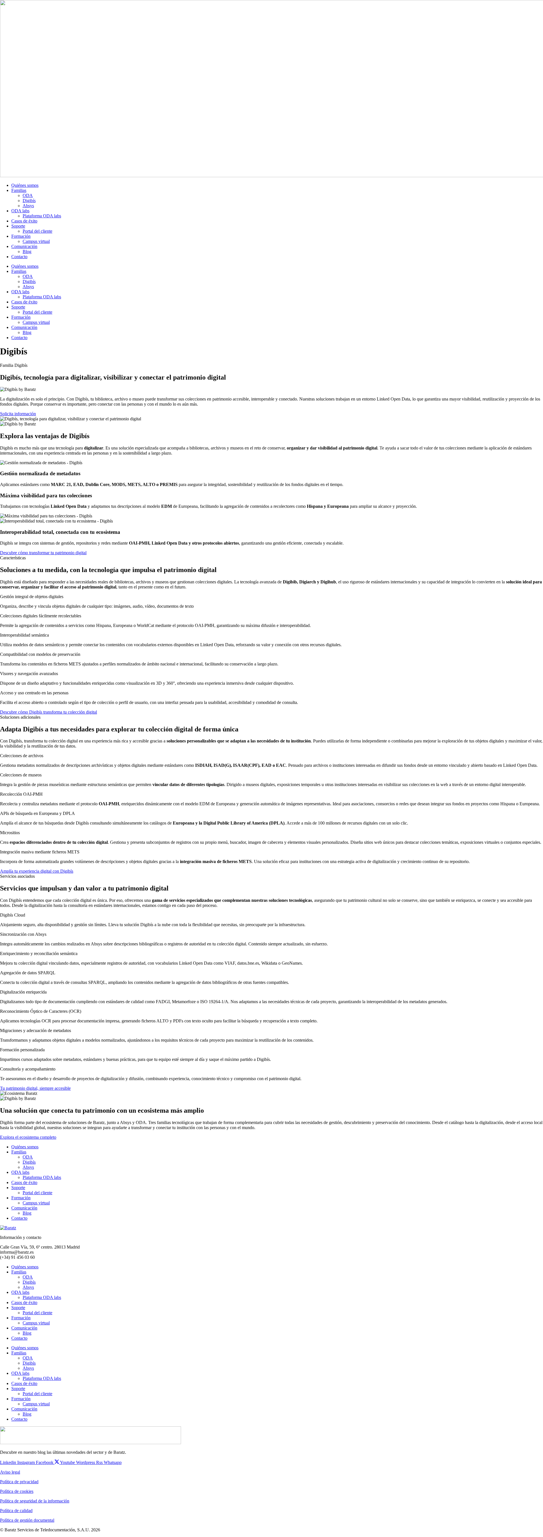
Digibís (29, 200)
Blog (27, 251)
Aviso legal (10, 1472)
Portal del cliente (37, 231)
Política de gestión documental (27, 1520)
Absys (28, 205)
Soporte (18, 226)
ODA (28, 195)
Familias (18, 190)
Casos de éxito (24, 221)
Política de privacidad (19, 1481)
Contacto (19, 256)
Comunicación (24, 246)
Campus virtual (36, 241)
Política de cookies (16, 1491)
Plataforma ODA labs (42, 215)
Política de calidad (16, 1510)
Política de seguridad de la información (34, 1501)
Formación (21, 236)
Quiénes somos (24, 185)
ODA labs (20, 210)
